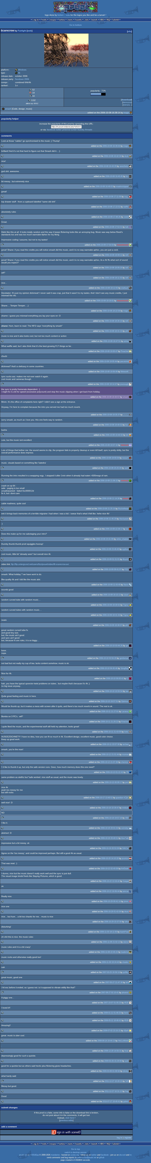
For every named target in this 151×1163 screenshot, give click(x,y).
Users (70, 19)
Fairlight (22, 31)
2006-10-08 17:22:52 (111, 207)
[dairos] (130, 942)
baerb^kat (124, 932)
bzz (126, 425)
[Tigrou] (130, 605)
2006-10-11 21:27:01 (109, 711)
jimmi (126, 901)
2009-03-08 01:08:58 (111, 1071)
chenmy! (124, 762)
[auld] (130, 1061)
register (127, 1138)
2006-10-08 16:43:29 (107, 166)
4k (17, 73)
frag (126, 1091)
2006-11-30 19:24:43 (110, 962)
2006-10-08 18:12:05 (109, 288)
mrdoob (125, 808)
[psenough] (130, 384)
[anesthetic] (130, 166)
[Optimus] (130, 701)
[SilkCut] (130, 848)
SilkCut (125, 848)
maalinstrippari (122, 186)
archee (125, 744)
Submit (115, 19)
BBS (101, 19)
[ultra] (130, 922)
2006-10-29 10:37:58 (113, 922)
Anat (126, 1051)
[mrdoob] (130, 808)
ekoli (126, 156)
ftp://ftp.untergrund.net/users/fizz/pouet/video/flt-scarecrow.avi (40, 564)
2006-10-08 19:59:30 (110, 458)
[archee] (130, 744)
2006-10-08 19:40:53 (113, 425)
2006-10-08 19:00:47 (109, 351)
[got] (130, 645)
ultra (126, 922)
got (127, 645)
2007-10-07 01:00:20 (112, 1003)
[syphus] (130, 549)
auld (126, 1061)
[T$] (130, 772)
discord (122, 1155)
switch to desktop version (75, 1152)
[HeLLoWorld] (130, 1041)
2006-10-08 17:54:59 (105, 245)
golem (125, 1101)
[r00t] (130, 818)
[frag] (130, 1091)
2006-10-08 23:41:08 (104, 539)
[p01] (130, 331)
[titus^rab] (130, 838)
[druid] (130, 911)
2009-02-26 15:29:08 (113, 1061)
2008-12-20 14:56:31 (112, 1051)
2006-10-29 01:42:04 (112, 911)
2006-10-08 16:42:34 (112, 156)
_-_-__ (125, 415)
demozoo (127, 102)
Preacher (124, 351)
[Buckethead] (130, 509)
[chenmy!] (130, 762)
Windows (20, 70)
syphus (125, 549)
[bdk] (130, 227)
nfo (129, 31)
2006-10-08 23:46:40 (110, 549)
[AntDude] (130, 868)
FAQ (108, 19)
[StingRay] (130, 668)
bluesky (80, 129)
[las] (130, 529)
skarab (125, 498)
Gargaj (125, 881)
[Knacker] (130, 721)
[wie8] (130, 468)
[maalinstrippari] (130, 186)
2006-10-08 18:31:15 (113, 331)
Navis (126, 585)
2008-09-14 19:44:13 (106, 1041)
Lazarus (125, 711)
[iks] (130, 176)
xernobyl (124, 828)
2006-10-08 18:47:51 (111, 341)
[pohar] (130, 341)
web (30, 31)
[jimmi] (130, 901)
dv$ (126, 255)
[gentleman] (130, 658)
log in (119, 1138)
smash (8, 109)
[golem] (130, 1101)
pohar (126, 341)
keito (126, 732)
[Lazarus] (130, 711)
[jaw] (130, 691)
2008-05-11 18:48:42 (112, 1020)
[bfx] (130, 982)
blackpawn (123, 519)
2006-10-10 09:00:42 (114, 678)
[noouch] (130, 458)
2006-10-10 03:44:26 (114, 645)
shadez (125, 962)
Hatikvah (124, 445)
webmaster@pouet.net (86, 1158)
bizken (61, 15)
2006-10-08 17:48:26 (111, 217)
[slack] (130, 595)
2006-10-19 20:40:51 (109, 838)
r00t (126, 818)
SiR (126, 1081)
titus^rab (124, 838)
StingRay (124, 668)
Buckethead (123, 509)
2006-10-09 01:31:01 (110, 559)
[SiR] (130, 1081)
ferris (126, 1013)
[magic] (131, 112)
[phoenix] (130, 992)
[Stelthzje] (130, 480)
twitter (59, 129)
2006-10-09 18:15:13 (112, 595)
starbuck (124, 288)
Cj (127, 678)
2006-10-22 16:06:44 (110, 891)
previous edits (66, 1120)
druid (126, 911)
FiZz (126, 569)
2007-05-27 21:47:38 (114, 982)
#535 (126, 1003)
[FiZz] (130, 569)
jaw (127, 691)
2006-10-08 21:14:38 (110, 498)
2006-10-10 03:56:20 (107, 658)
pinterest (66, 129)
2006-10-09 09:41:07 (112, 569)
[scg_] (130, 196)
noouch (125, 458)
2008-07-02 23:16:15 (111, 1030)
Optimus (124, 701)
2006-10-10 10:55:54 (113, 691)
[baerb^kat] (130, 932)
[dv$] (130, 255)
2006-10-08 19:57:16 (109, 445)
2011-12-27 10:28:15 (113, 1081)
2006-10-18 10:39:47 (110, 808)
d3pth (126, 1030)
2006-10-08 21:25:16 (106, 509)
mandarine (55, 1155)
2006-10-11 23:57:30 (110, 744)
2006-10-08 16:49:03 (104, 186)
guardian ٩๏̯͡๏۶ (122, 798)
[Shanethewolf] (130, 245)
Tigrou (125, 605)
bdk (126, 227)
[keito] (130, 732)
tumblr (74, 129)
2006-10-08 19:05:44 (108, 361)
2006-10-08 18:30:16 (113, 321)
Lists (86, 19)
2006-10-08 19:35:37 (111, 415)
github (101, 1158)
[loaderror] (130, 952)
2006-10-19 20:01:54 (109, 828)
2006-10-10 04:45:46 (108, 668)
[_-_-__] (130, 415)
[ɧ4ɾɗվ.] (130, 1071)
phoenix (125, 992)
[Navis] (130, 585)
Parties (61, 19)
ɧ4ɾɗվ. (125, 1071)
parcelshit (124, 361)
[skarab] (130, 498)
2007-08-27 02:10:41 (110, 992)
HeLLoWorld (123, 1041)
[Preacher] (130, 351)
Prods (44, 19)
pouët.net (23, 1155)
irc (131, 1155)
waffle (125, 207)
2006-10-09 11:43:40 (111, 585)
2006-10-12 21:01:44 (110, 754)
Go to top (75, 1149)
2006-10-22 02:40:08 (109, 868)
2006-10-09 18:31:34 (111, 615)
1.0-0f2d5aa (34, 1155)
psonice (125, 858)
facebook (51, 129)
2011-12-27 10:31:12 (113, 1091)
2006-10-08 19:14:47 (108, 384)
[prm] (130, 782)
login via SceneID (71, 1133)
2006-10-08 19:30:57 (110, 397)
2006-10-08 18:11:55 (113, 278)
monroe (125, 754)
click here (69, 1118)
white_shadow (122, 539)
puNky (125, 972)
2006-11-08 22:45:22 (109, 952)
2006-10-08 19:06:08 (109, 371)
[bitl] (130, 435)
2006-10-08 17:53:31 (113, 227)
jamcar (125, 891)
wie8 (126, 468)
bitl (127, 435)
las (127, 529)
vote (68, 15)
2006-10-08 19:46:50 (114, 435)
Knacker (124, 721)
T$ (127, 772)
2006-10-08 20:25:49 (112, 468)
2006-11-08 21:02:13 (111, 942)
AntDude (124, 868)
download (127, 99)
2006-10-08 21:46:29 (107, 519)
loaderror (124, 952)
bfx (127, 982)
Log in (35, 19)
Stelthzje (124, 480)
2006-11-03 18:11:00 (108, 932)
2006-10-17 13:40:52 (104, 798)
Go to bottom (75, 25)
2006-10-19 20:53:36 (110, 848)
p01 (126, 331)
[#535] (130, 1003)
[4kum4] (130, 559)
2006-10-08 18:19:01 (105, 301)
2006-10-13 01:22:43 (114, 772)
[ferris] (130, 1013)
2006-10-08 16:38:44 (111, 146)
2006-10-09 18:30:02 (111, 605)
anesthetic (124, 166)
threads (88, 129)
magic (126, 112)
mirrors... (127, 105)
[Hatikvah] (130, 445)
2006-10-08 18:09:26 (113, 268)
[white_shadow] (130, 539)
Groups (52, 19)
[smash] (3, 109)
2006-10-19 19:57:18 (113, 818)
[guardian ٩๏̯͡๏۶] (130, 798)
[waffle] (130, 207)
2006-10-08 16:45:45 (114, 176)
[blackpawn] (130, 519)
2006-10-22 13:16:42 (111, 881)
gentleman (124, 658)
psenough (124, 384)
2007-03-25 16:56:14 (111, 972)
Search (94, 19)
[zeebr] (130, 217)
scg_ (126, 196)
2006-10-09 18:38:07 (113, 625)
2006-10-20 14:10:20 (110, 858)
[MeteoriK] (130, 371)
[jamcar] (130, 891)
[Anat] (130, 1051)
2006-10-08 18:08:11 (113, 255)
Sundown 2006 (22, 79)
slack (126, 595)
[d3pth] (130, 1030)
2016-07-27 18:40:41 (111, 1101)
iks (127, 176)
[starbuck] (130, 288)
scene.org (74, 1155)
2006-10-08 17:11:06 (112, 196)
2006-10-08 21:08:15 (109, 480)
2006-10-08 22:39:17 (114, 529)
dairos (125, 942)
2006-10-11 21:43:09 (112, 732)
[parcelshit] (130, 361)
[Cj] (130, 678)
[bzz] (130, 425)
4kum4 (125, 559)
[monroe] (130, 754)
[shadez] (130, 962)
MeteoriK (124, 371)
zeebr (126, 217)
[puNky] (130, 972)
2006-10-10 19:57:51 (109, 701)
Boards (78, 19)
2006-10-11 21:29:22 (109, 721)
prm (126, 782)
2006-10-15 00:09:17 (113, 782)
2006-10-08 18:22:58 (111, 311)
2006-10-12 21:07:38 (109, 762)
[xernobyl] (130, 828)
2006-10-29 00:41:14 (112, 901)
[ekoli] (130, 156)
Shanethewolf (122, 245)
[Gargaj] (130, 881)
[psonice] (130, 858)
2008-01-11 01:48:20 (112, 1013)
